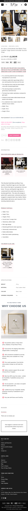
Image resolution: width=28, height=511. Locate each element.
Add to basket (14, 135)
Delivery (3, 444)
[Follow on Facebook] (2, 498)
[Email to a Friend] (14, 140)
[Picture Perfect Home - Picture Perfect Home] (14, 4)
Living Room (4, 46)
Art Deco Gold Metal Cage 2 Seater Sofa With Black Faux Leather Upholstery (7, 264)
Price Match (4, 462)
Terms (2, 477)
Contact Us (3, 450)
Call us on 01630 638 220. (17, 117)
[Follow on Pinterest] (5, 498)
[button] (2, 5)
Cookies (3, 481)
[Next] (24, 21)
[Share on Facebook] (9, 140)
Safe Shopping (4, 483)
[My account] (21, 4)
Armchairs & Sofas (14, 46)
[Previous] (3, 21)
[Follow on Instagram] (3, 498)
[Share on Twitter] (11, 140)
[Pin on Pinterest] (17, 140)
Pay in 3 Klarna (4, 466)
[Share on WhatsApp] (6, 140)
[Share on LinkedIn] (19, 140)
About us (3, 460)
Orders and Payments (6, 442)
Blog (2, 464)
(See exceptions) (17, 122)
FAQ (2, 448)
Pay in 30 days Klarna (6, 468)
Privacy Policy (4, 479)
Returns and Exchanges (6, 446)
